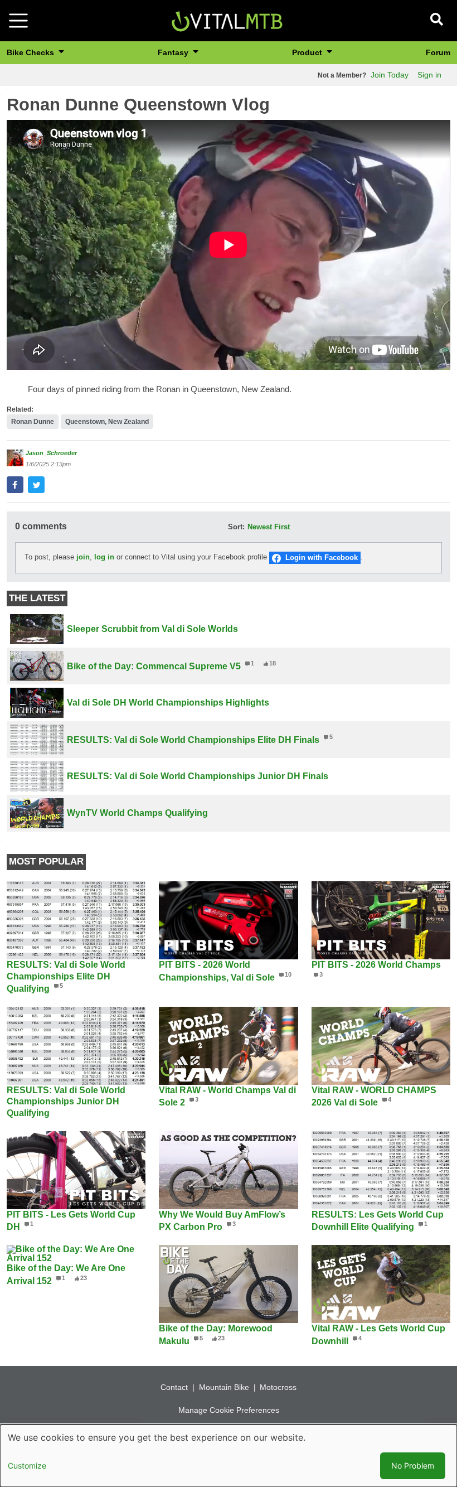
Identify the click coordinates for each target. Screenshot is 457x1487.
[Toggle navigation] (18, 20)
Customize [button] (27, 1465)
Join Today (390, 74)
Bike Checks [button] (31, 52)
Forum (438, 52)
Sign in (429, 74)
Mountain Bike (224, 1387)
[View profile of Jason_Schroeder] (15, 458)
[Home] (227, 20)
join (83, 557)
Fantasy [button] (174, 52)
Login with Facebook (321, 557)
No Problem (412, 1465)
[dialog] (228, 1456)
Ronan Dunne (32, 422)
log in (104, 557)
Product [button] (308, 52)
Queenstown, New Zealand (107, 422)
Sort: (236, 527)
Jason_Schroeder (51, 453)
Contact (174, 1387)
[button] (15, 484)
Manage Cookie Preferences (228, 1410)
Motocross (278, 1387)
